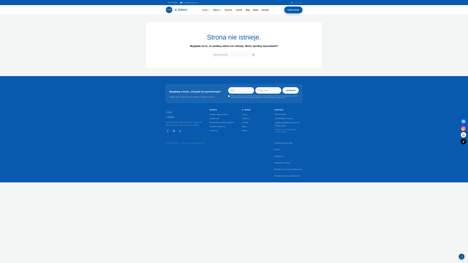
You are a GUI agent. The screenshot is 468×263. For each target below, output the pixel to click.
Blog (248, 10)
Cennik (239, 10)
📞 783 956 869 (171, 3)
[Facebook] (463, 121)
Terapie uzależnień (217, 126)
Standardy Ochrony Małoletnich (288, 169)
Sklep (255, 10)
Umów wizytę (293, 10)
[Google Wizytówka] (463, 135)
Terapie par (214, 118)
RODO (277, 150)
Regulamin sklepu (282, 163)
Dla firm (228, 10)
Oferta (216, 10)
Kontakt (265, 10)
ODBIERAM (291, 90)
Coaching (213, 130)
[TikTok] (463, 141)
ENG (300, 3)
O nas (204, 10)
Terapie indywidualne (218, 114)
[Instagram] (463, 128)
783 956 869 (280, 114)
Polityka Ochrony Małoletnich (287, 176)
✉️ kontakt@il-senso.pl (189, 3)
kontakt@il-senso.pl (284, 118)
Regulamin (279, 156)
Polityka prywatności (283, 143)
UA (296, 3)
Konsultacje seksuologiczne (221, 122)
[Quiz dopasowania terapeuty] (461, 256)
